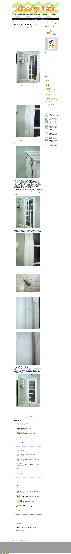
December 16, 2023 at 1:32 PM (20, 429)
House (22, 417)
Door (18, 417)
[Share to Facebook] (31, 416)
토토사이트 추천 (18, 495)
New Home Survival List (52, 137)
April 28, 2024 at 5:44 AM (20, 487)
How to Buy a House (51, 125)
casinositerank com (19, 427)
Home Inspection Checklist (52, 113)
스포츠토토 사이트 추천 (19, 505)
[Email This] (28, 416)
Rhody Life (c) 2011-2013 (35, 550)
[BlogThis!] (29, 416)
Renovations (25, 417)
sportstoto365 (18, 473)
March (47, 85)
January (47, 88)
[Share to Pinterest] (32, 416)
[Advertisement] (51, 68)
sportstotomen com (19, 432)
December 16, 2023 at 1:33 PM (20, 434)
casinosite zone (18, 442)
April (47, 84)
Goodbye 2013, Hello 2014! (50, 104)
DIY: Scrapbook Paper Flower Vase (51, 94)
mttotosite (17, 468)
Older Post (41, 536)
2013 (46, 106)
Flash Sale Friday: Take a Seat (50, 98)
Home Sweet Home (33, 19)
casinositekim (18, 463)
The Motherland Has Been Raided (51, 101)
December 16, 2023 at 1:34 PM (20, 450)
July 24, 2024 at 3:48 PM (19, 523)
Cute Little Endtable (49, 95)
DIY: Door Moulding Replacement (50, 91)
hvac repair (18, 526)
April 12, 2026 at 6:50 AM (20, 530)
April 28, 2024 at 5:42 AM (20, 481)
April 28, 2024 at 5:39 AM (20, 460)
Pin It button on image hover (4, 553)
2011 (46, 109)
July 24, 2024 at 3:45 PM (19, 518)
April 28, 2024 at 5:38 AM (20, 455)
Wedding (26, 19)
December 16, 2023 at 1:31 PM (20, 424)
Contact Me (48, 19)
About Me (20, 19)
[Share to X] (30, 416)
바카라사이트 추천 (19, 510)
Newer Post (15, 536)
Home (15, 19)
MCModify (41, 19)
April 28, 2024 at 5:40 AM (20, 465)
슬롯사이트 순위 (18, 500)
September (48, 80)
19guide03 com (18, 437)
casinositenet (18, 458)
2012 (46, 107)
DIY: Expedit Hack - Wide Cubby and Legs (52, 131)
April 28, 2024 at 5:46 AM (20, 502)
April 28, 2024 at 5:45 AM (20, 497)
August (47, 81)
